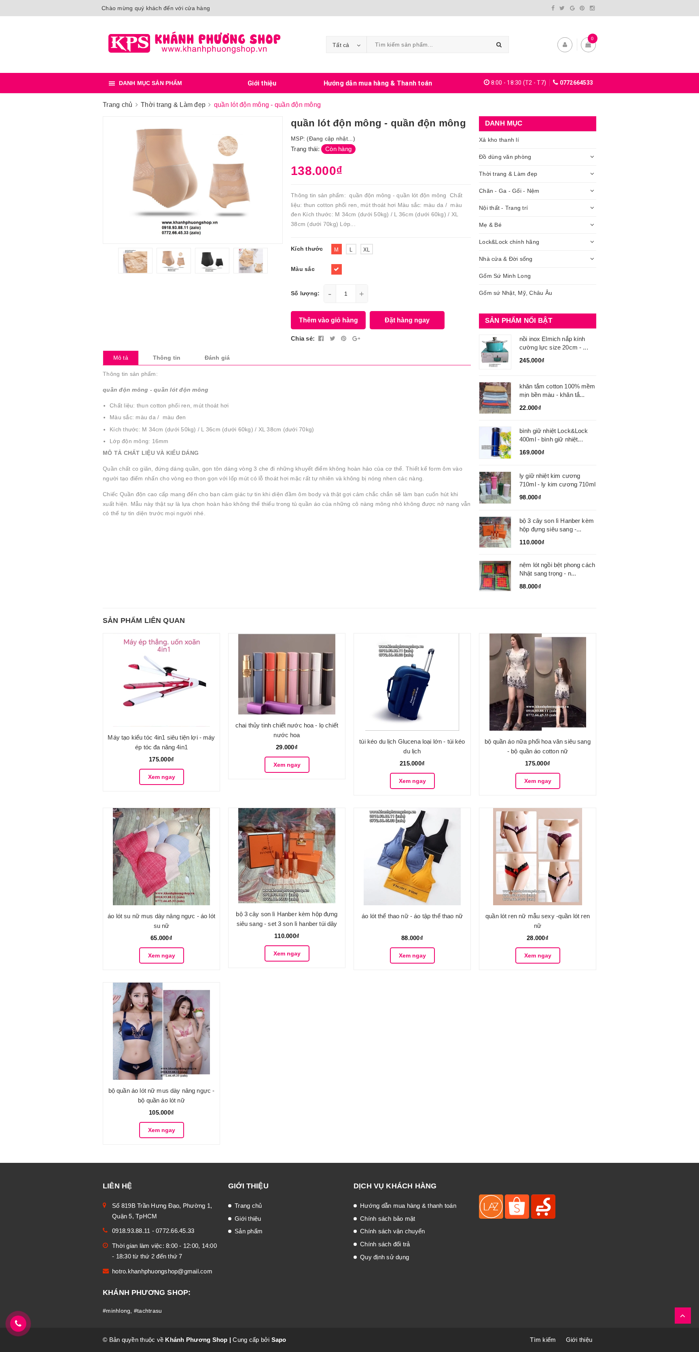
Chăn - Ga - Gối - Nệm (509, 191)
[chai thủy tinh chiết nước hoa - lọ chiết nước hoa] (287, 673)
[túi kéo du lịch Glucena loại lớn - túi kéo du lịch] (412, 682)
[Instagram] (592, 8)
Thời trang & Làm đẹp (508, 174)
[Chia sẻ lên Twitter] (333, 338)
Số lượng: (305, 293)
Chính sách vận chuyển (392, 1231)
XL (366, 250)
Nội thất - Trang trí (503, 208)
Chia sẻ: (303, 338)
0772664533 (576, 82)
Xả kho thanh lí (499, 139)
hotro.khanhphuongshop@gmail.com (162, 1271)
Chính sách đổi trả (385, 1244)
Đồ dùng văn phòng (505, 157)
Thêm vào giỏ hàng (328, 320)
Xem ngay (161, 777)
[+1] (356, 338)
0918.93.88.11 (131, 1230)
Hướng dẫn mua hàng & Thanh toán (378, 83)
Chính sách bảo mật (387, 1218)
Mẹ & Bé (490, 225)
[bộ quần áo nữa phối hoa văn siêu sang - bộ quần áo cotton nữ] (537, 682)
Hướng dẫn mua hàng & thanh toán (408, 1205)
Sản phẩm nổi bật (518, 320)
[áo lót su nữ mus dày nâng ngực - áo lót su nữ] (161, 856)
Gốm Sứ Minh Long (505, 276)
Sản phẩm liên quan (144, 620)
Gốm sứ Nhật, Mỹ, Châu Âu (515, 293)
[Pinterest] (582, 8)
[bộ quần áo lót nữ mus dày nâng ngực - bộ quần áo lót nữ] (161, 1031)
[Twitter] (562, 8)
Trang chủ (248, 1205)
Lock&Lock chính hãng (509, 242)
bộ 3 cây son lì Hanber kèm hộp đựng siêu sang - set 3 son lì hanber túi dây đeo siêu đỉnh (286, 924)
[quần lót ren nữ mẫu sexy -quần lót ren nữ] (537, 856)
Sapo (278, 1339)
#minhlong (116, 1310)
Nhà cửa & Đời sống (506, 259)
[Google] (572, 8)
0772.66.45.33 (175, 1230)
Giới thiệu (262, 83)
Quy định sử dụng (384, 1257)
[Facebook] (553, 8)
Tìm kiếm (543, 1339)
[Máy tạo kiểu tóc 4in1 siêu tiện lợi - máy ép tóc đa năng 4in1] (161, 680)
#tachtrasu (148, 1310)
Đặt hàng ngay (407, 320)
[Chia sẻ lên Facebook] (322, 338)
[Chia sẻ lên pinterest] (344, 338)
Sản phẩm (249, 1231)
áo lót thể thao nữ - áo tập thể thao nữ (412, 916)
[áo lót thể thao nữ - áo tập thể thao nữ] (412, 856)
